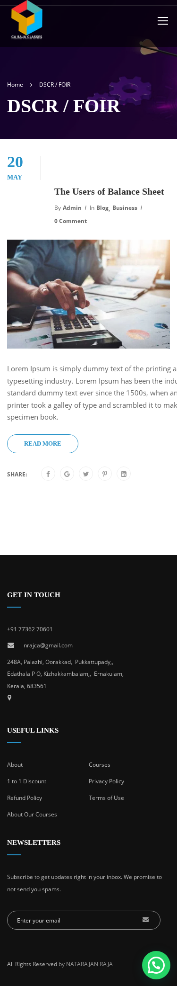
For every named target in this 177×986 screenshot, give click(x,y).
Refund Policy (24, 798)
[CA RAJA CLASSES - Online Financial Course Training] (30, 27)
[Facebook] (48, 474)
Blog (102, 208)
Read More (42, 443)
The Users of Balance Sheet (109, 191)
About (15, 765)
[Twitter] (86, 474)
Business (124, 208)
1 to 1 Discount (26, 781)
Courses (99, 765)
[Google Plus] (67, 474)
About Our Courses (32, 814)
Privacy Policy (106, 781)
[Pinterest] (104, 474)
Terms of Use (106, 798)
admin (72, 208)
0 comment (70, 221)
